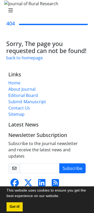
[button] (61, 196)
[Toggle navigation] (45, 10)
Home (14, 83)
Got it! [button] (15, 207)
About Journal (22, 89)
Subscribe (72, 168)
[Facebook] (14, 184)
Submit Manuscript (27, 102)
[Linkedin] (42, 184)
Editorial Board (23, 95)
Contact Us (19, 108)
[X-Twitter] (28, 184)
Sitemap (16, 114)
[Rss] (55, 184)
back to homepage (24, 58)
